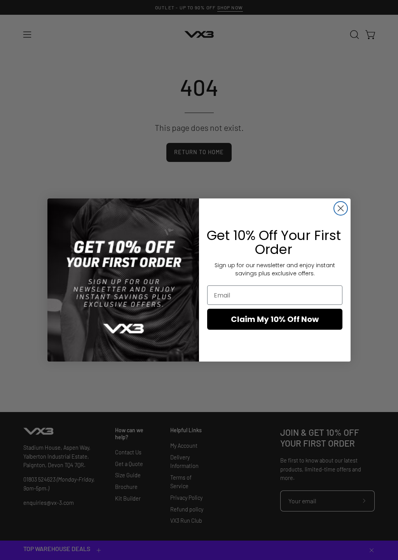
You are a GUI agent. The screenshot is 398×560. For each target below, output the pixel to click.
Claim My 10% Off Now (275, 319)
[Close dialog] (340, 208)
